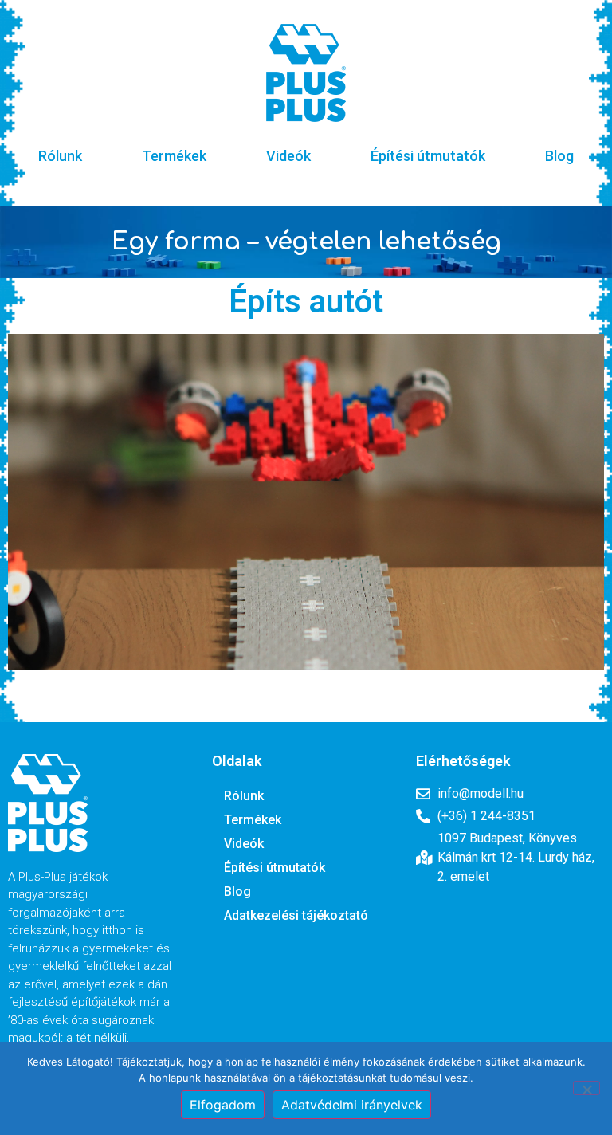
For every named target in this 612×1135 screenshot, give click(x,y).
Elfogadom (223, 1105)
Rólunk (60, 155)
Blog (559, 155)
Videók (288, 155)
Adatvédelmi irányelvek (351, 1105)
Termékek (174, 155)
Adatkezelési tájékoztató (296, 915)
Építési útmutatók (428, 155)
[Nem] (586, 1088)
